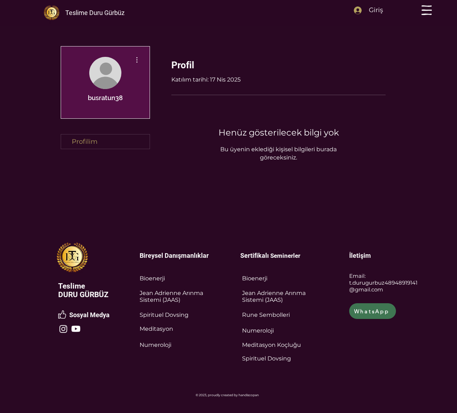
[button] (426, 10)
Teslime (71, 286)
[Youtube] (76, 329)
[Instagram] (63, 329)
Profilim (84, 142)
